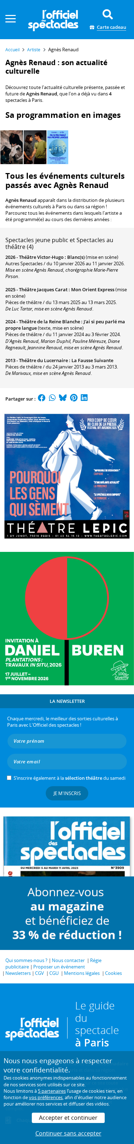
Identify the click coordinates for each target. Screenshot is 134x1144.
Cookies (113, 973)
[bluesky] (63, 399)
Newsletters (18, 973)
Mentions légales (82, 973)
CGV (39, 973)
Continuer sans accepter (68, 1133)
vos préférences (46, 1097)
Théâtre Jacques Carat (43, 289)
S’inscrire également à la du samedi (69, 778)
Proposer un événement (59, 966)
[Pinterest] (74, 399)
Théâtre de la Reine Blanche (49, 321)
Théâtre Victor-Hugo (41, 257)
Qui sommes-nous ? (26, 960)
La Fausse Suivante (92, 360)
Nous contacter (68, 960)
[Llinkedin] (84, 399)
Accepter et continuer (68, 1118)
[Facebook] (42, 399)
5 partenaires (52, 1091)
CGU (54, 973)
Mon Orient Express (92, 289)
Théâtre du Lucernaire (43, 360)
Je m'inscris (67, 793)
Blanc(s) (76, 257)
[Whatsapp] (52, 399)
